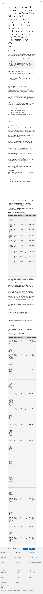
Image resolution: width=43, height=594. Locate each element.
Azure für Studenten (31, 565)
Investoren (30, 577)
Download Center (17, 555)
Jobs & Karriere (31, 570)
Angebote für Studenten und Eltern (33, 564)
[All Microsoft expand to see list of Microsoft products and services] (1, 1)
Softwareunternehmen (18, 580)
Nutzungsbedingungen (24, 590)
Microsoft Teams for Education (33, 557)
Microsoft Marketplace (18, 577)
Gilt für (10, 46)
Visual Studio (17, 582)
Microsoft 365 (3, 562)
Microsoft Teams (3, 580)
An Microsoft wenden (4, 590)
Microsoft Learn (17, 572)
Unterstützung (3, 3)
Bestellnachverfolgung (18, 560)
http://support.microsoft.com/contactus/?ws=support (17, 156)
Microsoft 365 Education (32, 559)
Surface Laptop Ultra (4, 557)
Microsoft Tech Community (18, 575)
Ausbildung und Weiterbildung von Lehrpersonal (35, 562)
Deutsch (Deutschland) (6, 585)
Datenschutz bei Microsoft (32, 575)
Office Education (31, 560)
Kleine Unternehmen (4, 582)
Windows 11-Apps (3, 565)
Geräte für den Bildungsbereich (33, 555)
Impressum (14, 590)
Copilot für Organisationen (4, 559)
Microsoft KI (2, 570)
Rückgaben (16, 559)
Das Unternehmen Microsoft (32, 572)
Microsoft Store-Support (18, 557)
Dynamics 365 (3, 575)
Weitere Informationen (18, 564)
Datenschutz (18, 590)
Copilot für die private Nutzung (5, 560)
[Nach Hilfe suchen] (4, 1)
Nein (32, 548)
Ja (25, 548)
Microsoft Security (3, 572)
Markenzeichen (31, 590)
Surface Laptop (3, 555)
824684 (9, 323)
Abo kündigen (10, 590)
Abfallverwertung (17, 562)
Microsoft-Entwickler (17, 570)
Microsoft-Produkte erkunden (5, 564)
